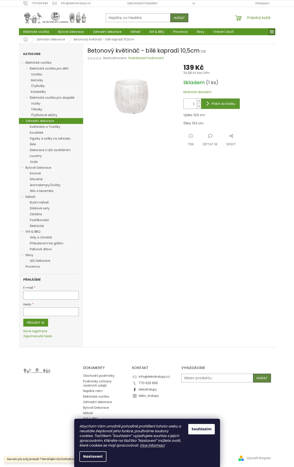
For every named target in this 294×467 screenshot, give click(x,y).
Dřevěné (36, 179)
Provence (32, 266)
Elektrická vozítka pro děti (49, 68)
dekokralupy (148, 389)
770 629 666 (148, 383)
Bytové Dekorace (38, 167)
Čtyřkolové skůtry (44, 115)
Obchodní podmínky (142, 3)
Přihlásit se (36, 322)
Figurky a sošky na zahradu (50, 138)
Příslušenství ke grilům (46, 243)
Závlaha (36, 214)
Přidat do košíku (223, 104)
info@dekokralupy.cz (154, 376)
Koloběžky (38, 92)
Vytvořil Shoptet (259, 458)
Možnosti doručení (197, 92)
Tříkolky (36, 109)
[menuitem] (36, 31)
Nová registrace (35, 331)
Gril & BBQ (32, 231)
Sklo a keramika (41, 191)
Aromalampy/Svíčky (45, 185)
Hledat (179, 18)
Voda (34, 162)
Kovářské (36, 132)
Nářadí (30, 197)
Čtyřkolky (38, 86)
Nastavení (93, 456)
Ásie (33, 144)
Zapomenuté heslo (37, 336)
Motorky (37, 80)
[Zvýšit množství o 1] (199, 101)
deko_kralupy (149, 396)
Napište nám (92, 391)
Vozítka (36, 74)
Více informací (152, 445)
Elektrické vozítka (38, 62)
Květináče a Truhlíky (45, 127)
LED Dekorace (40, 261)
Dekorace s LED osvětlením (50, 150)
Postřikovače (39, 220)
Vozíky (35, 103)
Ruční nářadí (39, 202)
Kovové (35, 173)
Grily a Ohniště (41, 237)
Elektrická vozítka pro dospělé (52, 97)
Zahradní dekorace (39, 121)
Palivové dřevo (41, 249)
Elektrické (37, 226)
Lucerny (36, 156)
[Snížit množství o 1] (199, 106)
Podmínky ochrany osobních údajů (97, 383)
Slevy (29, 255)
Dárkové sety (40, 208)
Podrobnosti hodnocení (146, 58)
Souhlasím (202, 429)
